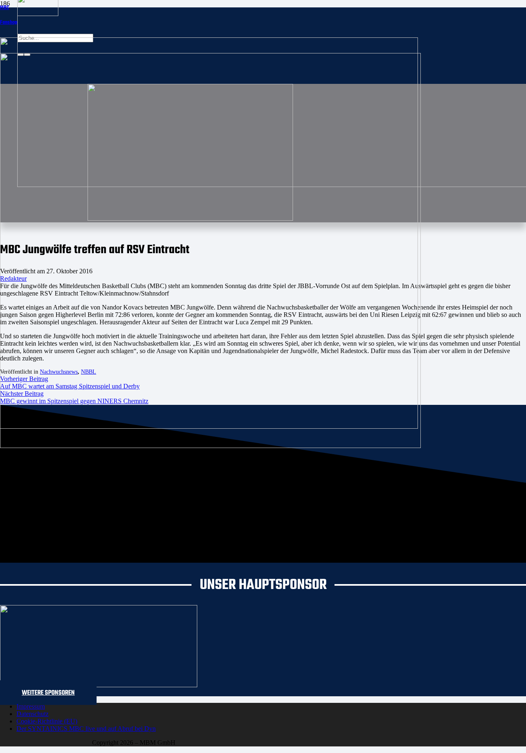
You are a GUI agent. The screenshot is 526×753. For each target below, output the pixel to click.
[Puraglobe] (98, 684)
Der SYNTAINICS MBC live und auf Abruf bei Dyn (86, 728)
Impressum (30, 706)
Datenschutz (32, 713)
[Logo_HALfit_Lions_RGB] (210, 445)
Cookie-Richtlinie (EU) (46, 721)
